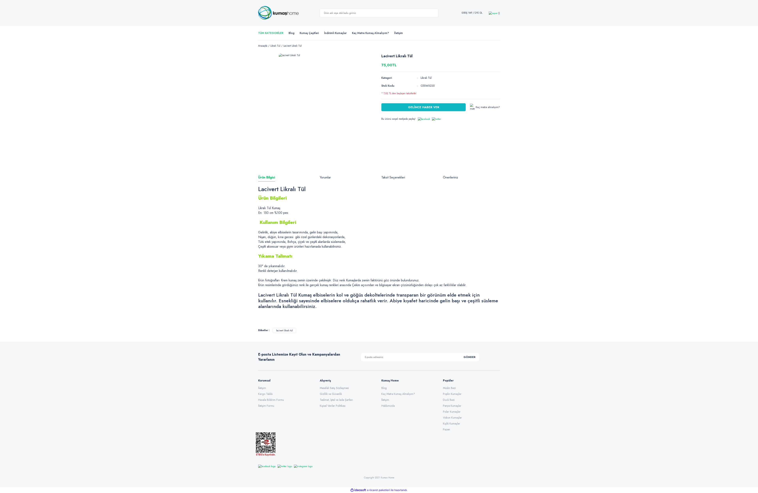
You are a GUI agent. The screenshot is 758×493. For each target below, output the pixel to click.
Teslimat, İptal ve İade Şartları (336, 400)
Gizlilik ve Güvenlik (331, 394)
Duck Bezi (449, 400)
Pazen (446, 429)
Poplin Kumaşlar (452, 394)
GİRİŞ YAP (467, 13)
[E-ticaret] (378, 490)
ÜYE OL (478, 13)
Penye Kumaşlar (452, 406)
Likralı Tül (426, 78)
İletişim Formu (266, 406)
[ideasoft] (358, 490)
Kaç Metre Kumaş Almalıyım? (398, 394)
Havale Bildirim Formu (271, 400)
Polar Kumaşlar (452, 412)
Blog (291, 33)
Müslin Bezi (449, 388)
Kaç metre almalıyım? (488, 107)
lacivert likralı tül (284, 330)
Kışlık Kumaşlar (451, 423)
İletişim (262, 388)
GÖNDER (469, 357)
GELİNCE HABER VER (423, 107)
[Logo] (278, 13)
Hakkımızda (388, 406)
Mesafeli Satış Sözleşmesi (334, 388)
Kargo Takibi (265, 394)
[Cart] (494, 13)
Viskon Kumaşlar (452, 418)
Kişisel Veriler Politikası (332, 406)
